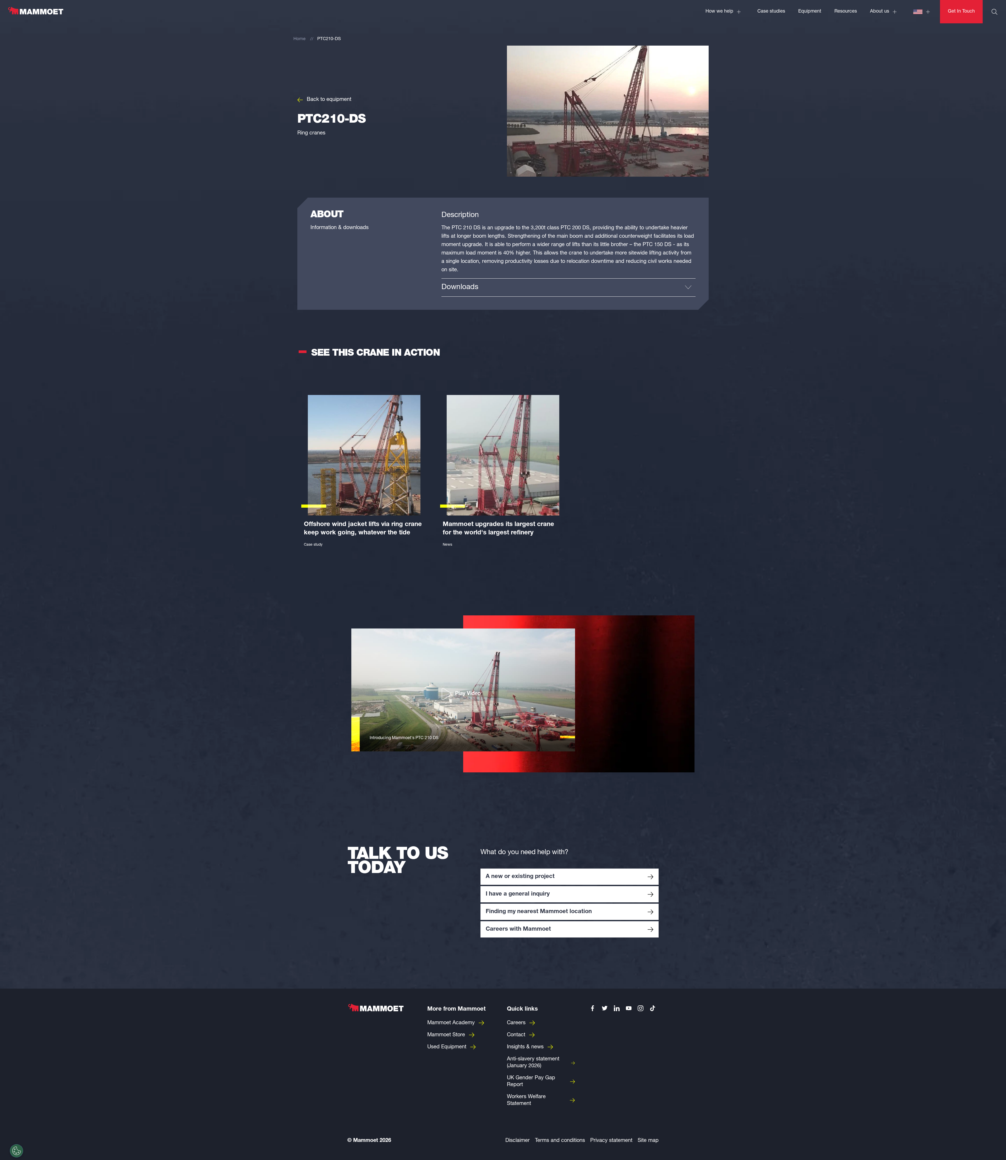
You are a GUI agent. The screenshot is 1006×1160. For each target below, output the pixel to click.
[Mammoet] (35, 13)
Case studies (771, 11)
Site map (648, 1140)
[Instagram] (641, 1008)
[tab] (568, 287)
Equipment (809, 11)
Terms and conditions (560, 1140)
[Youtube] (629, 1008)
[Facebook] (593, 1008)
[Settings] (16, 1150)
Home (299, 39)
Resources (845, 11)
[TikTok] (653, 1008)
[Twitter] (605, 1008)
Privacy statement (611, 1140)
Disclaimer (517, 1140)
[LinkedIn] (617, 1008)
